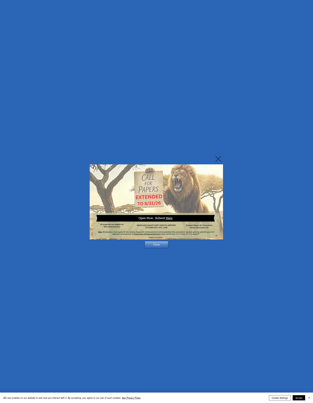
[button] (218, 159)
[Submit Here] (166, 218)
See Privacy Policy (131, 397)
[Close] (309, 397)
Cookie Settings (280, 397)
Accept (298, 397)
